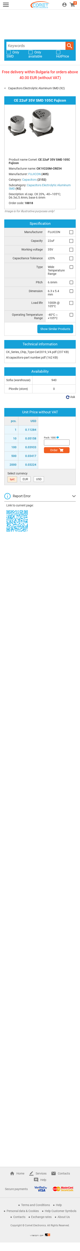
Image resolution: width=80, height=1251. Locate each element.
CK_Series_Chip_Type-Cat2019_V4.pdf (31, 352)
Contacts (64, 1173)
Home (20, 1173)
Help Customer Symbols (60, 1211)
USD (39, 479)
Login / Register (64, 4)
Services (41, 1173)
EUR (25, 479)
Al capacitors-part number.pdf (26, 357)
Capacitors (29, 179)
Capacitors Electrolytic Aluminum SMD (33, 88)
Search (69, 46)
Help (43, 1180)
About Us (64, 1217)
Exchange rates (41, 1217)
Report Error (22, 496)
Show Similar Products (55, 329)
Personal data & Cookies (23, 1211)
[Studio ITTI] (40, 1234)
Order (54, 450)
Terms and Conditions (35, 1205)
